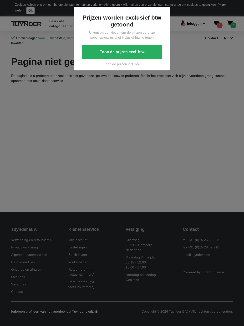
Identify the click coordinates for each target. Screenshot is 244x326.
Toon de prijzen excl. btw (122, 52)
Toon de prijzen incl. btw (122, 64)
